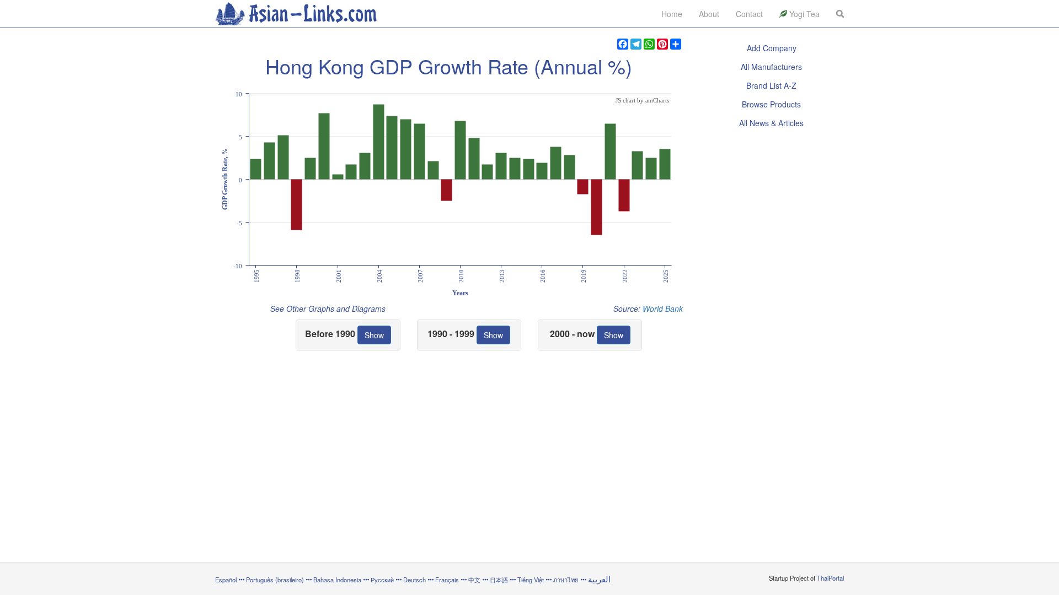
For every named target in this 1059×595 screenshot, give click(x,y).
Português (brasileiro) (275, 579)
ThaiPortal (830, 578)
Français (447, 579)
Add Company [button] (771, 47)
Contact (749, 13)
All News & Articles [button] (771, 122)
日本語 (499, 579)
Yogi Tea (803, 13)
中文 (474, 579)
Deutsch (414, 579)
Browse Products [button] (771, 104)
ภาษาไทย (566, 579)
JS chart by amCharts (642, 100)
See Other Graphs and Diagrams (328, 308)
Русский (382, 579)
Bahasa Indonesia (337, 579)
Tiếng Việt (530, 579)
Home (671, 13)
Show (374, 334)
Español (226, 579)
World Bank (663, 308)
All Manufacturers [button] (771, 66)
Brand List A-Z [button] (771, 85)
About (709, 13)
